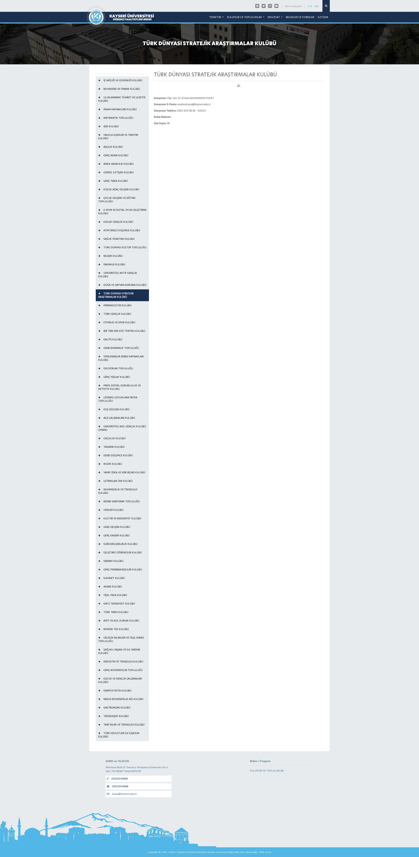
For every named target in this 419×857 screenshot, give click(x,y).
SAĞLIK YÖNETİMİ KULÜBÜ (119, 239)
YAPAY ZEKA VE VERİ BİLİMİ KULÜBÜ (124, 472)
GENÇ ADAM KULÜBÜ (115, 155)
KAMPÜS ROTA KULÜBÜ (117, 690)
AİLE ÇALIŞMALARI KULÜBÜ (119, 418)
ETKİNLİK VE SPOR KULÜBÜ (119, 322)
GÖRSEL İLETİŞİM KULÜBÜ (118, 172)
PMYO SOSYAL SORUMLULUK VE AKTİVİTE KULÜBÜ (119, 387)
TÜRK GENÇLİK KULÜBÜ (117, 314)
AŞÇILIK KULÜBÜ (113, 147)
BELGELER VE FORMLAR (300, 17)
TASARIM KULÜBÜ (114, 447)
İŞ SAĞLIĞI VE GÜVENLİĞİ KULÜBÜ (122, 80)
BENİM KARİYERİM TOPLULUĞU (121, 501)
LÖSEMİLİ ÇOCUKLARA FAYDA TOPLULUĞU (117, 399)
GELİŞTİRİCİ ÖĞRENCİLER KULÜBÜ (122, 552)
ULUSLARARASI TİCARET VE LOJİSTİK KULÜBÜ (122, 99)
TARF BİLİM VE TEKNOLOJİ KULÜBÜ (124, 724)
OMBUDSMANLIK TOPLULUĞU (121, 348)
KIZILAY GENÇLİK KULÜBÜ (118, 222)
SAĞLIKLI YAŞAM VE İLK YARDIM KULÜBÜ (119, 651)
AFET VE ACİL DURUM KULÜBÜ (121, 620)
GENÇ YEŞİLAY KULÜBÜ (116, 377)
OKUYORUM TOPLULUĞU (118, 368)
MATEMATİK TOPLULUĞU (118, 118)
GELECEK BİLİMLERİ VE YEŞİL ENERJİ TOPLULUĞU (121, 639)
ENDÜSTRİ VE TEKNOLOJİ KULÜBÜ (123, 661)
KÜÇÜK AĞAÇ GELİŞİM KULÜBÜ (121, 189)
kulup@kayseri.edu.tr (124, 794)
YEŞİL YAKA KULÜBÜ (115, 595)
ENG (316, 6)
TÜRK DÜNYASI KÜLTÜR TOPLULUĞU (124, 247)
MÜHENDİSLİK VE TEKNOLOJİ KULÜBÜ (117, 491)
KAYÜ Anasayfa (293, 6)
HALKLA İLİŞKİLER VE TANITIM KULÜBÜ (118, 136)
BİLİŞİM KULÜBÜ (113, 256)
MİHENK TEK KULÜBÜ (116, 629)
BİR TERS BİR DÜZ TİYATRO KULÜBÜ (124, 331)
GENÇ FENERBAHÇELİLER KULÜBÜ (122, 569)
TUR (310, 6)
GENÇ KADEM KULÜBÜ (116, 535)
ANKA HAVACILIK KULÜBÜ (118, 164)
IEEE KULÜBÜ (111, 126)
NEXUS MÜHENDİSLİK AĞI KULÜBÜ (123, 699)
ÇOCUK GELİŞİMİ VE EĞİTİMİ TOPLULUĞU (116, 199)
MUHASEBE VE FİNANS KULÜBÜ (121, 89)
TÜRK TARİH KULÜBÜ (115, 612)
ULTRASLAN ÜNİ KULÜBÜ (118, 481)
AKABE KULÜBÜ (112, 586)
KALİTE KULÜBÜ (112, 339)
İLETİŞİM (323, 17)
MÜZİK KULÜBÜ (112, 464)
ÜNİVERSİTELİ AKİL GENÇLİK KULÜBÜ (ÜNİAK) (122, 428)
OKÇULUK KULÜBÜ (114, 438)
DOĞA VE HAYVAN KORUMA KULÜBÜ (124, 285)
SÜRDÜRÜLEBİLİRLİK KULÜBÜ (120, 544)
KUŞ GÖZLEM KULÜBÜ (116, 409)
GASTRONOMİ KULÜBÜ (116, 707)
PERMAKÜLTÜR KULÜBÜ (117, 305)
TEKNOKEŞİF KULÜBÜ (116, 716)
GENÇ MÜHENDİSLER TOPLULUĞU (123, 670)
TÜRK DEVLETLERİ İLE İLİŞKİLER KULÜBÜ (118, 735)
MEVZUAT (274, 17)
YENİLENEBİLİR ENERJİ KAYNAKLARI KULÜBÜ (121, 358)
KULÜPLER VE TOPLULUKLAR (244, 17)
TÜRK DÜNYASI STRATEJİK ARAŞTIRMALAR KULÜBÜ (116, 295)
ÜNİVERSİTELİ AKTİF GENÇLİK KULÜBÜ (117, 274)
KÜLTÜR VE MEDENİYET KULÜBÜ (122, 518)
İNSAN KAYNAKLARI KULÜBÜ (120, 109)
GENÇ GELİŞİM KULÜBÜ (116, 527)
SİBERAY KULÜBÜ (113, 561)
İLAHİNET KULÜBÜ (114, 578)
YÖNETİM (216, 17)
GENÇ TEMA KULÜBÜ (115, 181)
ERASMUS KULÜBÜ (114, 264)
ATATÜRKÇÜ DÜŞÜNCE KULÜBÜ (121, 230)
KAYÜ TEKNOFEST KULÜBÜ (119, 603)
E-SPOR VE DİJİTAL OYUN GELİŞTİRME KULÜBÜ (122, 211)
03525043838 (119, 778)
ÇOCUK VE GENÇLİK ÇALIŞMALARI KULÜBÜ (120, 680)
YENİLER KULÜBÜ (113, 510)
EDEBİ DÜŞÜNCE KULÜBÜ (118, 455)
